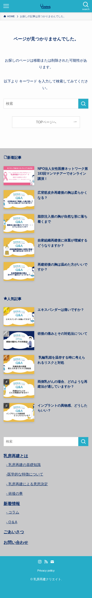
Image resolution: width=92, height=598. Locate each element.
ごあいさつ (14, 532)
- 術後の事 (14, 493)
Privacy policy (46, 570)
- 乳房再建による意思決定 (27, 484)
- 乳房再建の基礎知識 (23, 465)
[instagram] (40, 561)
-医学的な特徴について (24, 474)
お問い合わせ (16, 542)
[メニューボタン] (6, 6)
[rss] (46, 561)
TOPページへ (46, 122)
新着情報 (12, 503)
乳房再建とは (16, 456)
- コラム (12, 512)
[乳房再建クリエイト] (46, 6)
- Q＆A (11, 522)
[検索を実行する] (83, 104)
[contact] (52, 561)
